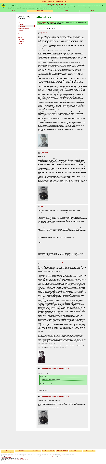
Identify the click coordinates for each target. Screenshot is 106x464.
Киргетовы (44, 152)
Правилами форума (6, 457)
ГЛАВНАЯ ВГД (89, 450)
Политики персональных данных (48, 456)
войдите (52, 22)
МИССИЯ (21, 450)
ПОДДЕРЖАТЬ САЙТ (75, 450)
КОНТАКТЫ (35, 450)
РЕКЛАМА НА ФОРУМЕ (48, 450)
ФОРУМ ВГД (7, 452)
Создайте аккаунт (42, 22)
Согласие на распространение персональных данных (73, 456)
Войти (66, 10)
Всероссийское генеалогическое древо (18, 459)
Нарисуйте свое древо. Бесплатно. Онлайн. (52, 1)
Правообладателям (8, 461)
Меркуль (43, 206)
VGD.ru (13, 10)
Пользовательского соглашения (31, 456)
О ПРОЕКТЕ (7, 450)
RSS (22, 458)
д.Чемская (44, 32)
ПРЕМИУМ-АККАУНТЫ (62, 450)
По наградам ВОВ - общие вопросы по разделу (55, 368)
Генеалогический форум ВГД (56, 4)
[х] (65, 1)
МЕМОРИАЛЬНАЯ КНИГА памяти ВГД (52, 262)
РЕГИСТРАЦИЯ (40, 10)
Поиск (92, 10)
